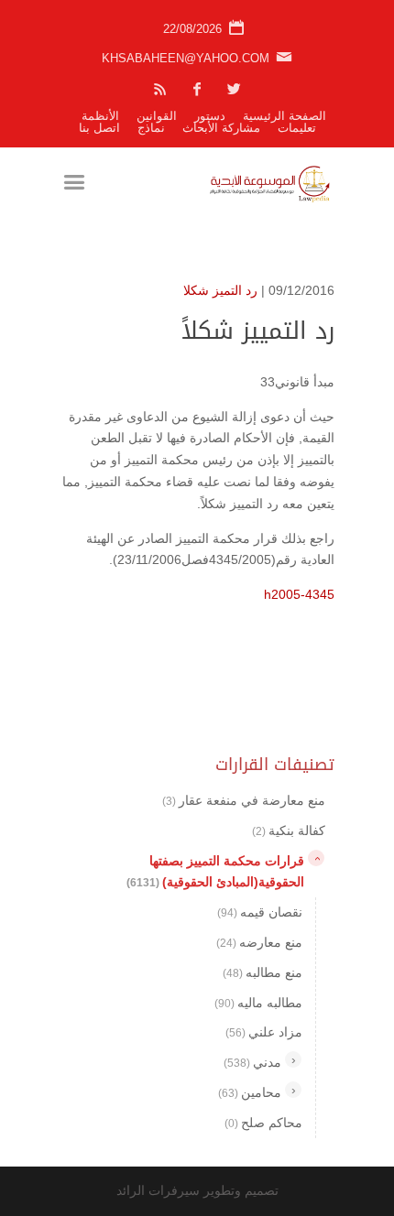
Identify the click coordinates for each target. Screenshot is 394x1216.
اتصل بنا (99, 128)
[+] (293, 1059)
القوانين (157, 116)
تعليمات (297, 128)
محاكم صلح (263, 1122)
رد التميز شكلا (220, 290)
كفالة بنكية (288, 830)
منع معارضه (259, 942)
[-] (316, 858)
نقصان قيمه (259, 912)
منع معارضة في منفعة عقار (243, 800)
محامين (249, 1092)
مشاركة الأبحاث (221, 128)
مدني (252, 1062)
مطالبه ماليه (258, 1002)
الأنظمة (100, 116)
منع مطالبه (262, 972)
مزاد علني (263, 1032)
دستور (209, 116)
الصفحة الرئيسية (284, 116)
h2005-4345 (299, 594)
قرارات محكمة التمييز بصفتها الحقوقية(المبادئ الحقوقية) (215, 871)
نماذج (151, 128)
